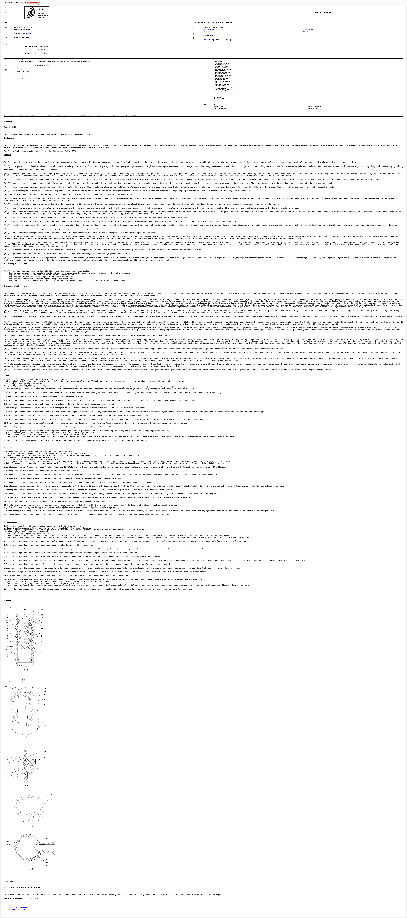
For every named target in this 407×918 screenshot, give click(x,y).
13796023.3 (29, 33)
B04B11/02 (306, 31)
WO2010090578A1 (15, 907)
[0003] (22, 909)
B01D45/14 (206, 29)
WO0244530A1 (14, 909)
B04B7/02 (206, 31)
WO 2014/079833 (208, 40)
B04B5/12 (306, 29)
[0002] (25, 907)
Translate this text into (7, 2)
